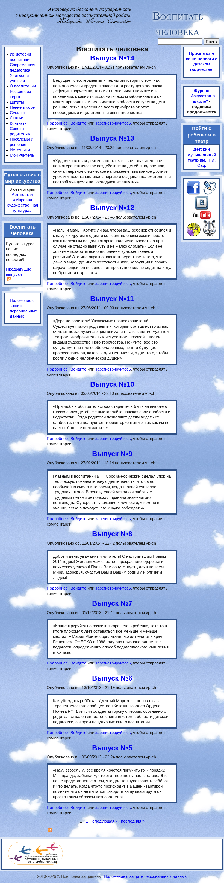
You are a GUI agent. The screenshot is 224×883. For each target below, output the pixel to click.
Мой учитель (22, 155)
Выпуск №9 (112, 453)
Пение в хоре (22, 107)
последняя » (133, 820)
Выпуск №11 (112, 298)
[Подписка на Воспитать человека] (50, 830)
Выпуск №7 (112, 603)
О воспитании (23, 86)
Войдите (78, 123)
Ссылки (17, 112)
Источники (20, 149)
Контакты (19, 123)
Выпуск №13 (112, 138)
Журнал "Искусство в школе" (201, 96)
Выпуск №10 (112, 384)
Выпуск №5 (112, 748)
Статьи (16, 118)
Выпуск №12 (112, 207)
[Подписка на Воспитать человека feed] (9, 280)
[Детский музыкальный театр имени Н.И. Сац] (35, 863)
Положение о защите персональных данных (145, 876)
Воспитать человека (177, 23)
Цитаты (17, 102)
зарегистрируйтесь (113, 123)
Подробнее (57, 123)
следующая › (104, 820)
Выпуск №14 (112, 58)
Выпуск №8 (112, 534)
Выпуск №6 (112, 678)
